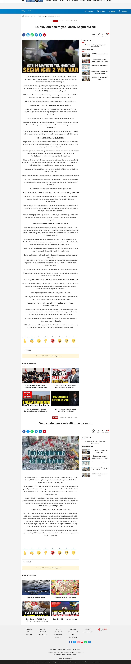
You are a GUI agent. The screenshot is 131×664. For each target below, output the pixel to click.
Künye (54, 649)
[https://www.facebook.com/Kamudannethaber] (70, 642)
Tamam (101, 662)
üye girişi (54, 356)
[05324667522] (85, 642)
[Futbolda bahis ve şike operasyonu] (65, 608)
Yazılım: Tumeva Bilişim (65, 658)
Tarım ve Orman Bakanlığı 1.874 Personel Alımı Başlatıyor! (65, 410)
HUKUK (42, 629)
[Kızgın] (52, 337)
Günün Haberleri (73, 632)
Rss (51, 649)
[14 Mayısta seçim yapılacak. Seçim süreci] (50, 56)
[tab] (27, 350)
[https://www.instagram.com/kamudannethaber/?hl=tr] (78, 642)
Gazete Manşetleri (88, 632)
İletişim (60, 649)
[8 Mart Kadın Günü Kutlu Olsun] (65, 587)
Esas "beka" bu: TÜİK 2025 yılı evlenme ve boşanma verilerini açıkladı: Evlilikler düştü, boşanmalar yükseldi (36, 620)
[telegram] (36, 35)
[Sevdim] (38, 337)
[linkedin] (40, 35)
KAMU (29, 632)
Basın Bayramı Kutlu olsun (36, 597)
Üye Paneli (123, 11)
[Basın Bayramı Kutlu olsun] (36, 587)
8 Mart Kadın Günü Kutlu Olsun (65, 597)
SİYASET (33, 16)
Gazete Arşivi (73, 637)
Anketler (87, 629)
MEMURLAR (42, 632)
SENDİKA (29, 634)
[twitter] (28, 35)
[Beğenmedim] (45, 337)
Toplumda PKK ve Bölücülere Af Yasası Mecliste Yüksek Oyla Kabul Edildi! (36, 387)
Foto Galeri (102, 11)
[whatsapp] (32, 35)
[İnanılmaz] (66, 337)
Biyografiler (58, 637)
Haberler (27, 16)
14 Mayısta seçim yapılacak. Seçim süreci (49, 16)
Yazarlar (112, 11)
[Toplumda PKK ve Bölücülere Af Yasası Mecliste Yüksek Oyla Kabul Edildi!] (36, 375)
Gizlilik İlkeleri (76, 649)
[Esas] (36, 608)
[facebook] (23, 35)
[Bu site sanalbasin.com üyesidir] (102, 629)
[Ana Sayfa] (23, 16)
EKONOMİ (29, 629)
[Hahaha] (59, 337)
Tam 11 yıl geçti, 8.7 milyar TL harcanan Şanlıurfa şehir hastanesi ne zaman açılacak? (36, 410)
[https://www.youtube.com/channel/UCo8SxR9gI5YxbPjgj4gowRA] (82, 642)
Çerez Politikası (67, 649)
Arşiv (73, 634)
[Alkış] (31, 337)
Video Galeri (90, 11)
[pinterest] (44, 35)
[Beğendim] (24, 337)
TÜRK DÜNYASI (42, 634)
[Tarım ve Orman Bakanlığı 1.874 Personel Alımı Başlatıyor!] (65, 398)
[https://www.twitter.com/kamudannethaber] (74, 642)
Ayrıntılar (95, 662)
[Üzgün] (73, 337)
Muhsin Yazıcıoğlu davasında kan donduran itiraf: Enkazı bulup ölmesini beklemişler (65, 387)
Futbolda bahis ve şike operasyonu (65, 619)
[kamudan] (89, 642)
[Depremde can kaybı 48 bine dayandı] (50, 453)
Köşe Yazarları (58, 634)
